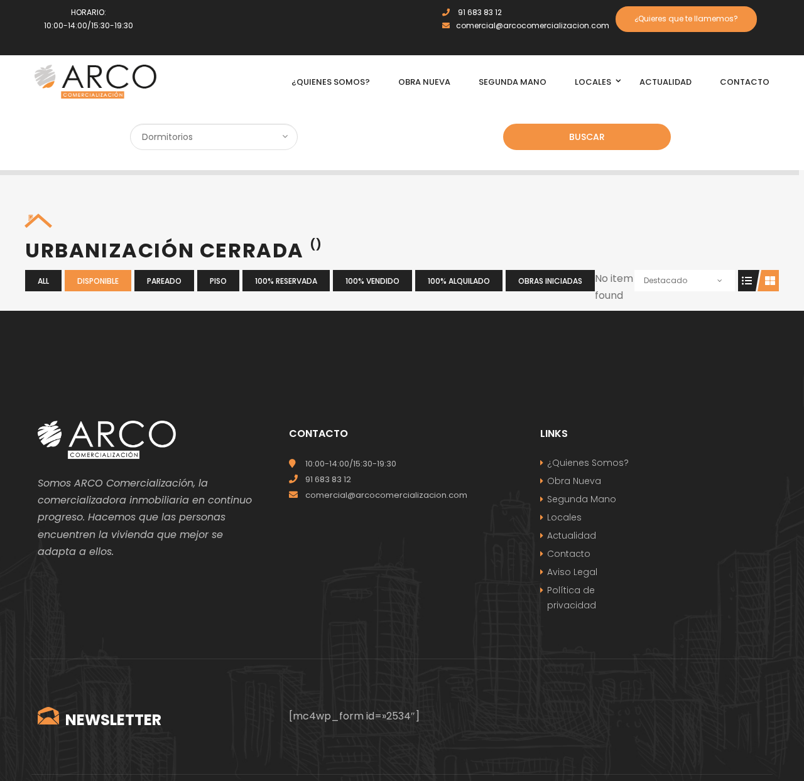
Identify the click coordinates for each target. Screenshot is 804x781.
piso (218, 281)
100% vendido (372, 281)
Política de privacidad (571, 597)
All (43, 281)
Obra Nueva (574, 481)
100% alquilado (459, 281)
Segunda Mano (581, 499)
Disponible (98, 281)
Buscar (587, 137)
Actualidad (571, 535)
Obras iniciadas (550, 281)
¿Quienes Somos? (588, 462)
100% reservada (286, 281)
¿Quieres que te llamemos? (686, 18)
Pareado (164, 281)
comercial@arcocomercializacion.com (532, 25)
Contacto (568, 553)
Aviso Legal (572, 572)
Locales (564, 517)
